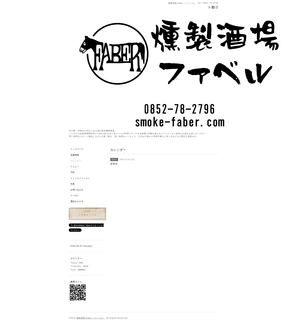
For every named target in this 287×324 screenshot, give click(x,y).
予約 (72, 172)
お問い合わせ (76, 190)
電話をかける (76, 201)
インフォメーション (80, 178)
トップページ (76, 149)
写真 (72, 184)
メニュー (74, 166)
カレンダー (75, 161)
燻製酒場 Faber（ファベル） (90, 318)
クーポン (74, 195)
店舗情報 (74, 155)
